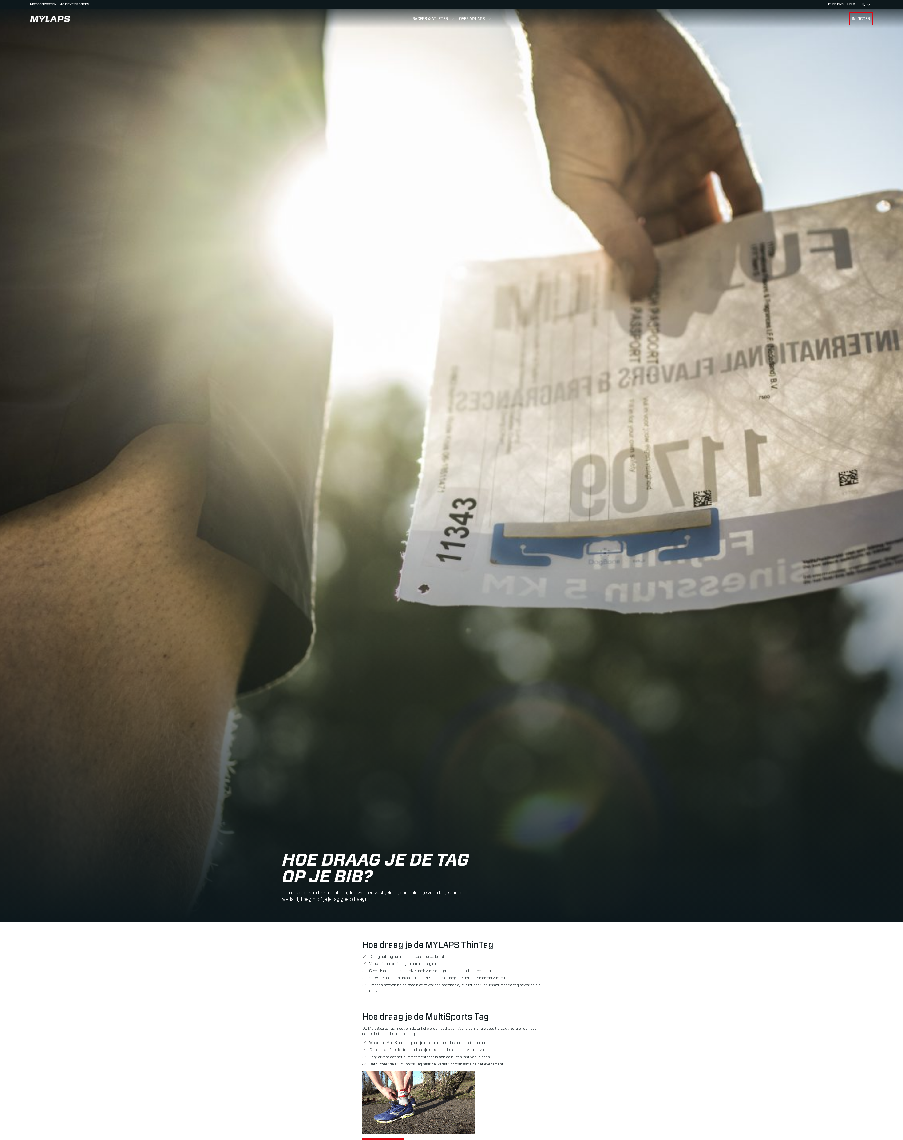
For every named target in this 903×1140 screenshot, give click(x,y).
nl (863, 4)
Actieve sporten (74, 4)
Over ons (836, 4)
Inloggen (861, 19)
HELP (851, 4)
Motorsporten (43, 4)
